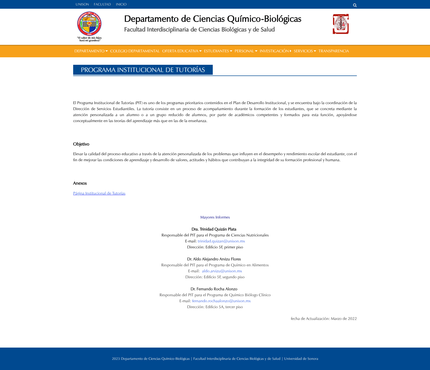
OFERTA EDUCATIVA (180, 51)
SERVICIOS (304, 51)
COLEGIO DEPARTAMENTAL (135, 51)
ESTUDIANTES (217, 51)
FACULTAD (102, 4)
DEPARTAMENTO (90, 51)
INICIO (121, 4)
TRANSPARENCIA (334, 51)
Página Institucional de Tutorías (99, 193)
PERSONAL (245, 51)
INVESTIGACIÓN (275, 51)
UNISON (82, 4)
